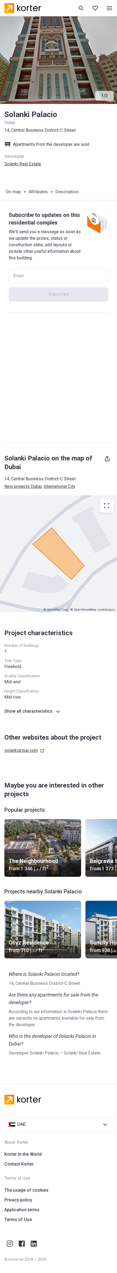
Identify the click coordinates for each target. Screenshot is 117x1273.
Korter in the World (23, 1154)
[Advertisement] (58, 377)
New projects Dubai (23, 486)
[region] (58, 553)
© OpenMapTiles (55, 609)
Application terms (21, 1209)
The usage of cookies (26, 1190)
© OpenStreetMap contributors (92, 609)
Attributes (38, 191)
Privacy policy (18, 1200)
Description (67, 191)
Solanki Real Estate (22, 164)
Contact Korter (19, 1164)
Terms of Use (18, 1219)
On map (13, 191)
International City (59, 486)
